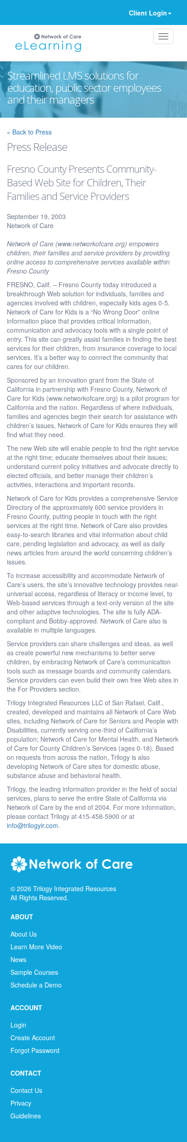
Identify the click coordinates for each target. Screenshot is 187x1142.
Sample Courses (34, 972)
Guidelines (25, 1115)
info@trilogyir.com (32, 825)
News (18, 959)
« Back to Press (29, 131)
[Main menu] (163, 36)
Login (18, 1024)
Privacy (20, 1102)
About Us (23, 933)
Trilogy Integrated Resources (74, 888)
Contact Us (26, 1090)
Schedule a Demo (36, 984)
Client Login (148, 12)
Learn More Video (36, 946)
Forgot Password (34, 1050)
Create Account (32, 1037)
